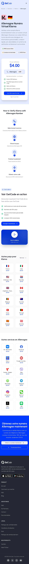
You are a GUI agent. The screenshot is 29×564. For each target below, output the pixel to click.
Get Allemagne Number (13, 93)
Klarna (16, 8)
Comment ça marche (7, 489)
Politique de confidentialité (9, 525)
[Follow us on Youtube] (20, 560)
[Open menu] (26, 3)
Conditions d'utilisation (7, 528)
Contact (3, 512)
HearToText (4, 547)
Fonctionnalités (5, 515)
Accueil (3, 8)
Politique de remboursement (9, 534)
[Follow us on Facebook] (8, 560)
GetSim (3, 544)
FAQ (2, 492)
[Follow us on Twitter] (12, 560)
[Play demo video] (14, 234)
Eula (2, 531)
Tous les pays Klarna (16, 447)
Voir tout (22, 258)
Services (9, 8)
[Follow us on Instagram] (16, 560)
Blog (2, 496)
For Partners (4, 508)
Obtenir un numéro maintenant (13, 442)
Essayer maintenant (9, 223)
